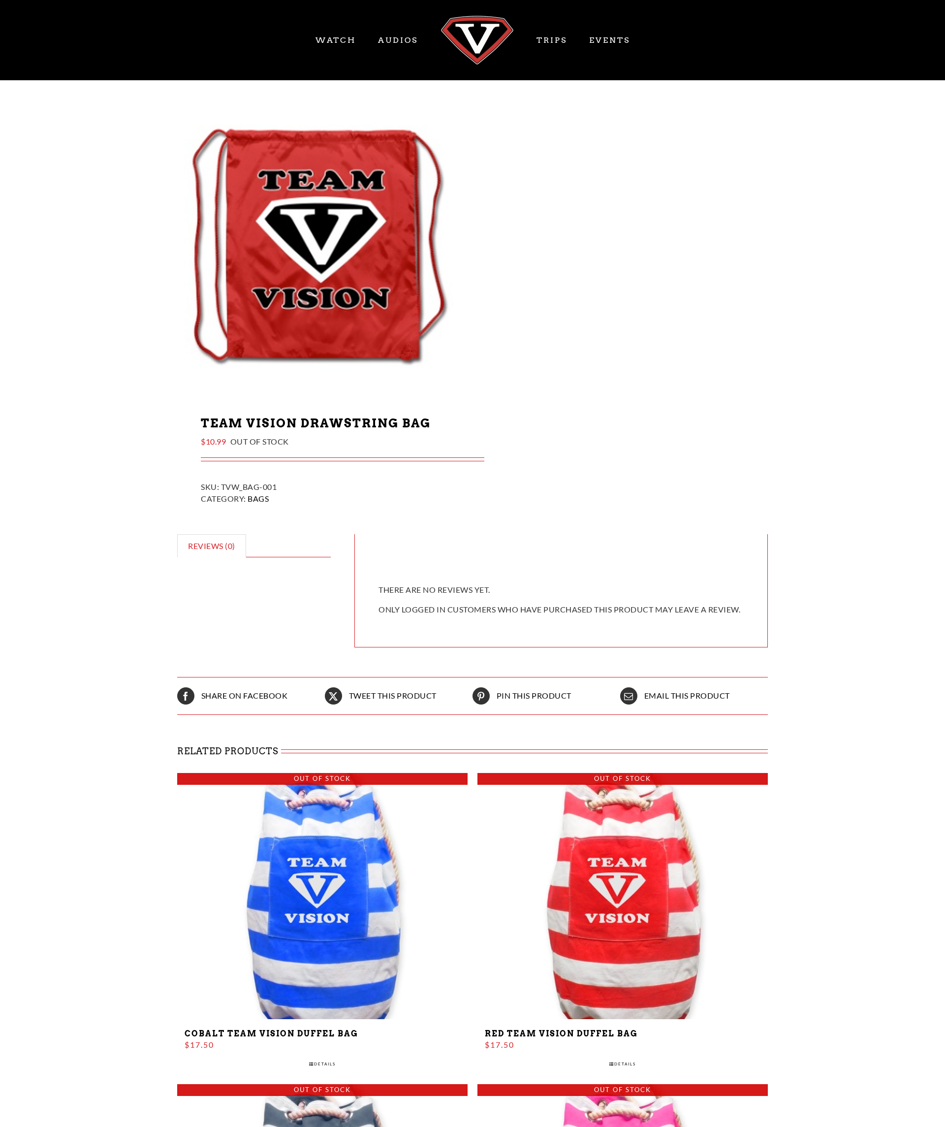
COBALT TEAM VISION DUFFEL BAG (271, 1033)
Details (325, 1064)
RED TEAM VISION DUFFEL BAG (561, 1033)
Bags (258, 498)
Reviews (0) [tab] (211, 545)
